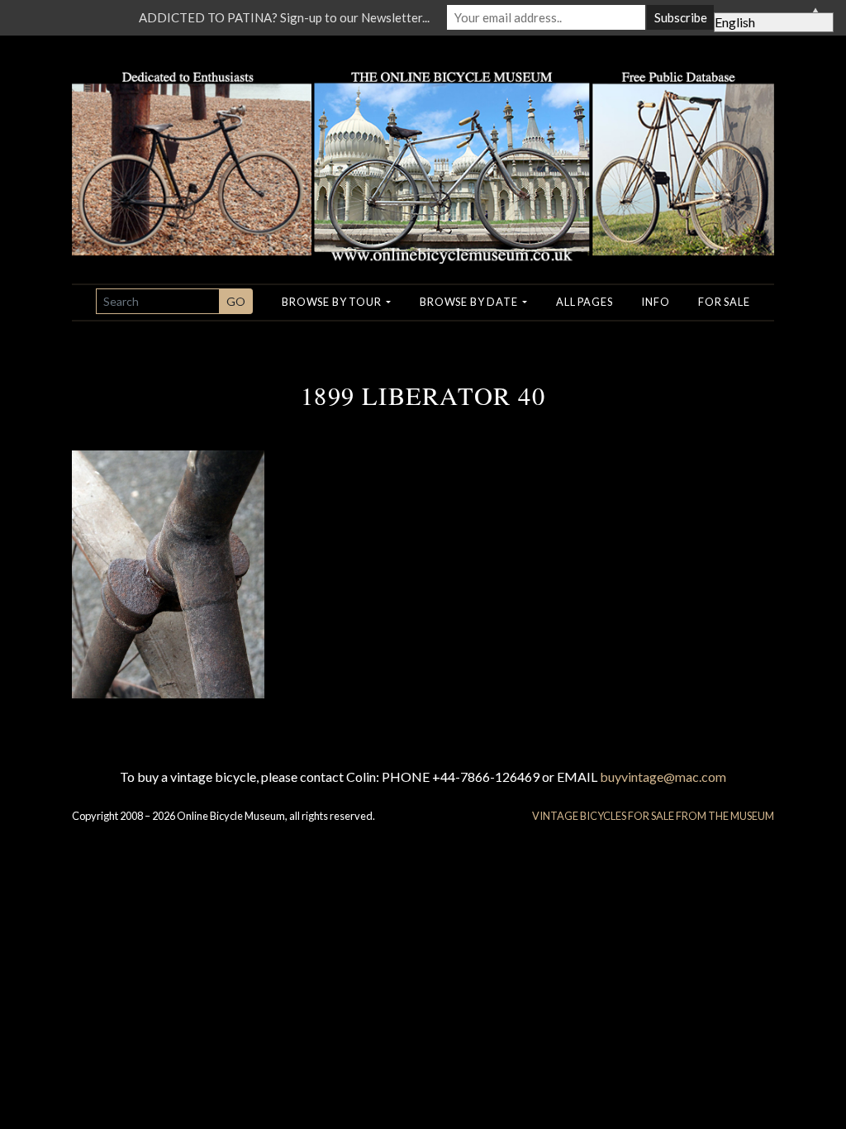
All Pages (584, 301)
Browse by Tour (332, 301)
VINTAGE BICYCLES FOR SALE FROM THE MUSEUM (653, 815)
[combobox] (158, 301)
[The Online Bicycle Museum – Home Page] (423, 147)
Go (235, 301)
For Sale (723, 301)
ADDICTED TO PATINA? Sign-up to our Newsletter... (284, 17)
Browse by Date (470, 301)
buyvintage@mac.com (663, 776)
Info (655, 301)
